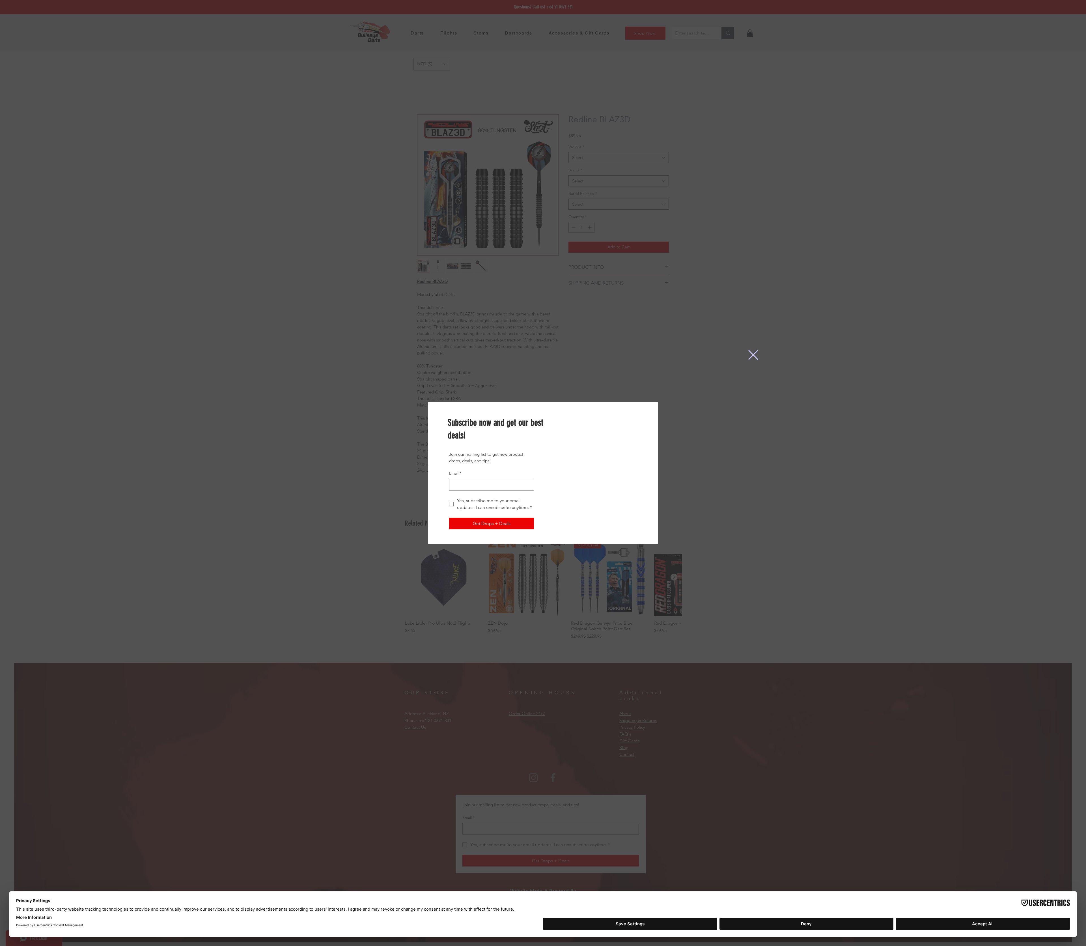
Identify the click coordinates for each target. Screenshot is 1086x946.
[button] (753, 355)
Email (455, 473)
